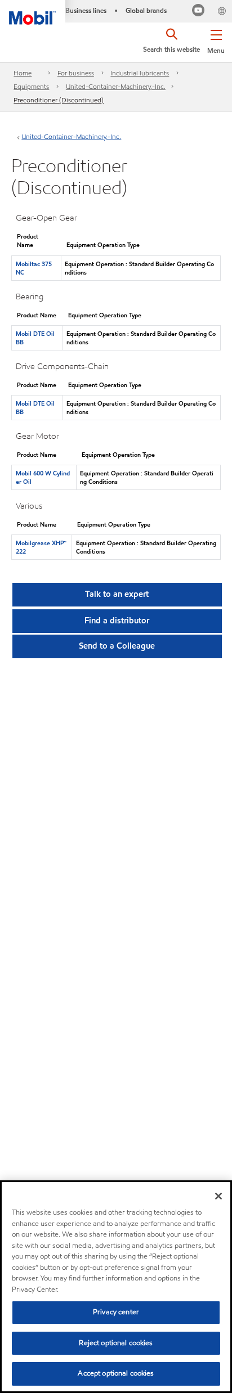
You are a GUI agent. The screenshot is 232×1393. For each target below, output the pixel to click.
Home (23, 73)
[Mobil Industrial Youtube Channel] (198, 11)
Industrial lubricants (139, 73)
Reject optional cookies (116, 1343)
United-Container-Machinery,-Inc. (116, 86)
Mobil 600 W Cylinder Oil (43, 477)
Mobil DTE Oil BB (35, 338)
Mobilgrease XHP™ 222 (41, 547)
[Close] (218, 1196)
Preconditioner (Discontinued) (59, 100)
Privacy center (116, 1312)
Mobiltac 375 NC (34, 268)
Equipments (31, 86)
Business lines (85, 10)
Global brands (146, 10)
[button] (216, 39)
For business (75, 73)
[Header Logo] (32, 12)
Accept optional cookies (116, 1373)
